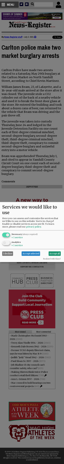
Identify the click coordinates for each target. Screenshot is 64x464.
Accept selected (31, 253)
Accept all (54, 253)
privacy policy (33, 226)
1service (17, 237)
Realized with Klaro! (52, 259)
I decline (7, 253)
